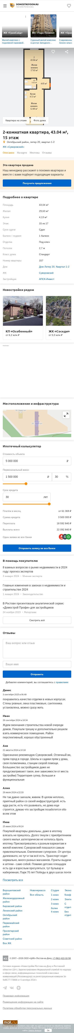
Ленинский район (12, 910)
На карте (22, 152)
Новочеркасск (37, 890)
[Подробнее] (25, 16)
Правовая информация (16, 995)
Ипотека (34, 152)
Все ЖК (7, 943)
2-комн (55, 899)
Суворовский (46, 272)
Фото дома (40, 120)
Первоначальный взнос (16, 469)
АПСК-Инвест (46, 279)
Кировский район (12, 906)
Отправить (37, 674)
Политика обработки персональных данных (27, 1008)
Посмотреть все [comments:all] (13, 880)
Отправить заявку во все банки (37, 548)
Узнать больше (34, 1030)
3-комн (55, 903)
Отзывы (47, 152)
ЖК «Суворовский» (13, 146)
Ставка (56, 490)
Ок (48, 1030)
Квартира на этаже (16, 120)
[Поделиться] (66, 52)
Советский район (12, 938)
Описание (8, 152)
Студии (55, 890)
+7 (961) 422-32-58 (61, 958)
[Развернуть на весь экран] (66, 414)
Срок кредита (10, 490)
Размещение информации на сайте (23, 1002)
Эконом (69, 890)
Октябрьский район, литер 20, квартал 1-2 (31, 142)
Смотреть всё (37, 620)
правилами (62, 682)
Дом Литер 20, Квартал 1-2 (54, 266)
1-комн (55, 894)
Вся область (37, 894)
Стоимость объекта (14, 454)
